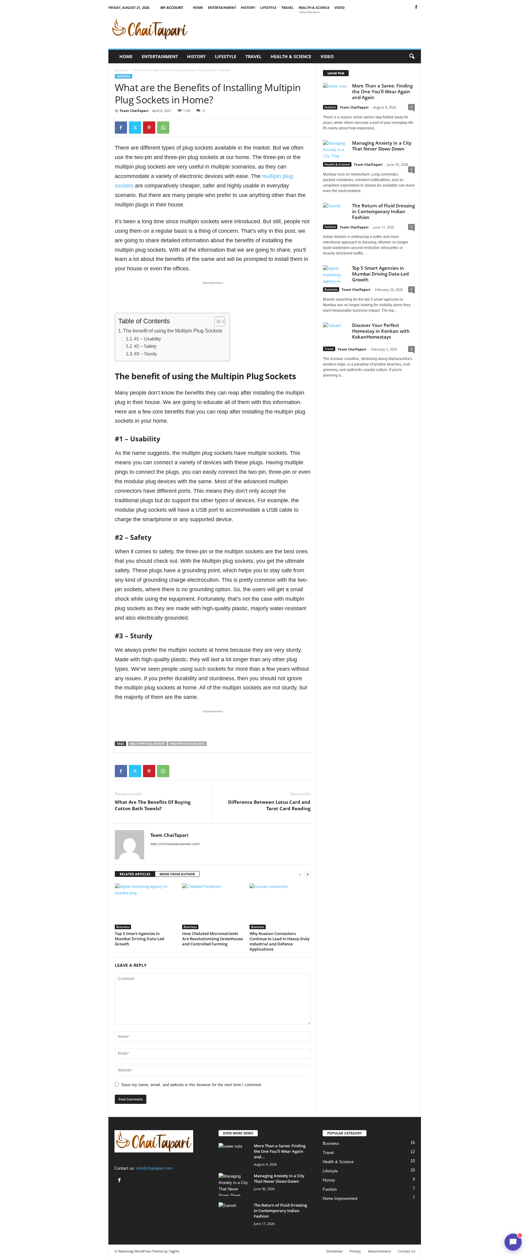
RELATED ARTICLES (135, 874)
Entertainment (222, 7)
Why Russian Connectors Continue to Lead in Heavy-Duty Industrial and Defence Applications (279, 941)
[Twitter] (135, 127)
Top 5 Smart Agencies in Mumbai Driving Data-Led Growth (139, 939)
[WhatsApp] (163, 127)
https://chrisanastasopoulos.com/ (175, 844)
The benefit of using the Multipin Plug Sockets (173, 330)
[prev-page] (300, 874)
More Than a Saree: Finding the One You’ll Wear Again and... (280, 1151)
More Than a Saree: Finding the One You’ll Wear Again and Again (382, 91)
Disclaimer (334, 1251)
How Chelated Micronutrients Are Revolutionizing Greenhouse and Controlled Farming (212, 939)
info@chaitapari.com (154, 1168)
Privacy (355, 1251)
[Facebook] (416, 7)
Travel (287, 7)
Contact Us (406, 1251)
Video (339, 7)
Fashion (330, 107)
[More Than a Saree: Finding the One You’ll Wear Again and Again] (234, 1154)
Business (121, 70)
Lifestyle (268, 7)
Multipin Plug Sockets (187, 744)
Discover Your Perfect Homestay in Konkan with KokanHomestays (381, 331)
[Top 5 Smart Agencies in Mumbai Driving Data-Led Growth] (145, 906)
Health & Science (313, 7)
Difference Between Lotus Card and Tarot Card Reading (269, 805)
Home (198, 7)
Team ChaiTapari (134, 110)
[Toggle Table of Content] (216, 321)
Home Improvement (340, 1198)
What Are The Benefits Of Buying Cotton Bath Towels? (152, 805)
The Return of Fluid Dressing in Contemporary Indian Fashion (383, 211)
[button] (411, 56)
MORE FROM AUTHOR (177, 874)
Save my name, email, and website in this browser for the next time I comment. (191, 1084)
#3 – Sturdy (146, 353)
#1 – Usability (148, 338)
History (248, 7)
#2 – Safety (146, 346)
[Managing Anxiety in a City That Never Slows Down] (234, 1184)
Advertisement (379, 1251)
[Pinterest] (149, 127)
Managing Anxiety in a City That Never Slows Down (381, 146)
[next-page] (308, 874)
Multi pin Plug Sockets (147, 744)
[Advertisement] (309, 29)
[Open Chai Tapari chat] (513, 1242)
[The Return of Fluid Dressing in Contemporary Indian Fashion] (234, 1213)
